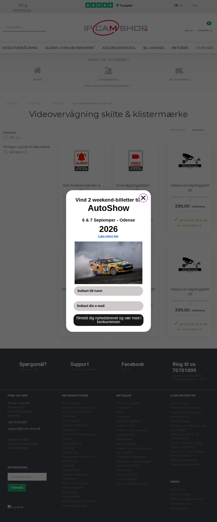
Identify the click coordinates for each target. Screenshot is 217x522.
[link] (108, 262)
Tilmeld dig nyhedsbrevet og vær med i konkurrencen (108, 320)
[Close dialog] (143, 198)
